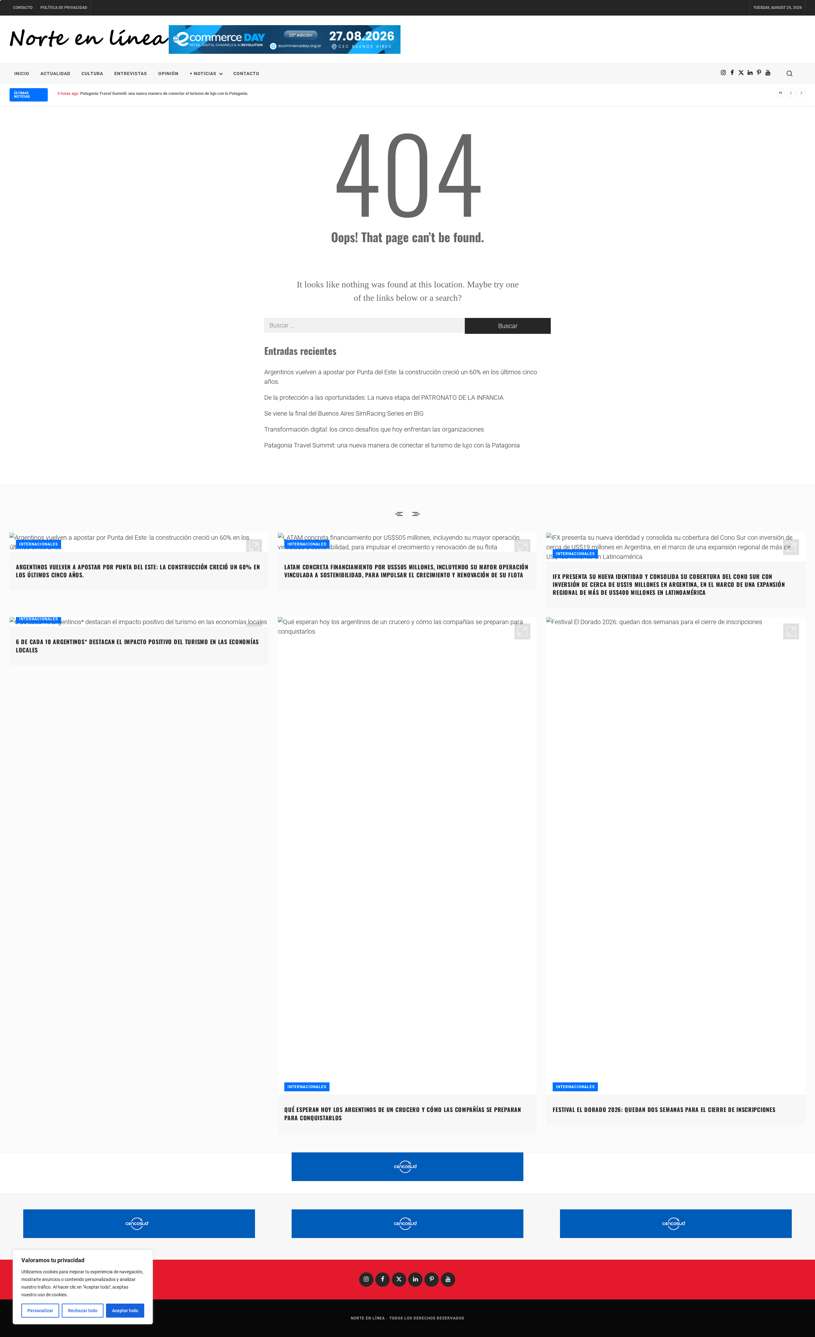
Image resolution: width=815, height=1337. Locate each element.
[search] (789, 73)
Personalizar (40, 1310)
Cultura (92, 73)
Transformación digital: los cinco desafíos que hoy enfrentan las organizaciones (374, 429)
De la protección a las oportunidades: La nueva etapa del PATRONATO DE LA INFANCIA (383, 397)
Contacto (22, 7)
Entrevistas (130, 73)
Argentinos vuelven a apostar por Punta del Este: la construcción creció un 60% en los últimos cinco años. (400, 376)
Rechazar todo (82, 1310)
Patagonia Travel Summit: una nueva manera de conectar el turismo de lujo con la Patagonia (163, 93)
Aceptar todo (125, 1310)
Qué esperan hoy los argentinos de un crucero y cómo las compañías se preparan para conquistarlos (402, 1113)
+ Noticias (203, 73)
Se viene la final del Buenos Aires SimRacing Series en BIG (344, 413)
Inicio (21, 73)
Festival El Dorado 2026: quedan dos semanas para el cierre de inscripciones (664, 1109)
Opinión (168, 73)
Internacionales (38, 544)
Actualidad (55, 73)
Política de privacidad (63, 7)
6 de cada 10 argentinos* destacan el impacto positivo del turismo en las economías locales (137, 645)
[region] (83, 1287)
